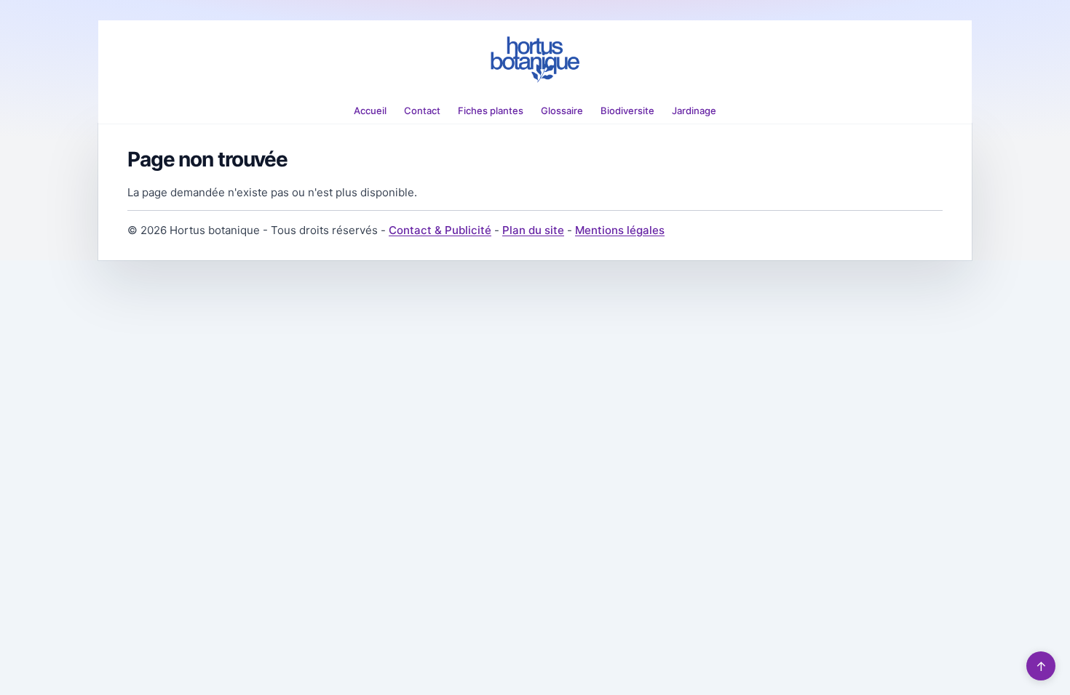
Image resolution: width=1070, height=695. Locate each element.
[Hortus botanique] (535, 60)
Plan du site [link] (533, 230)
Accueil (370, 110)
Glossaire (562, 110)
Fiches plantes (490, 110)
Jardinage (694, 110)
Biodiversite (627, 110)
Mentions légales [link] (620, 230)
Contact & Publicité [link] (440, 230)
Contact (422, 110)
